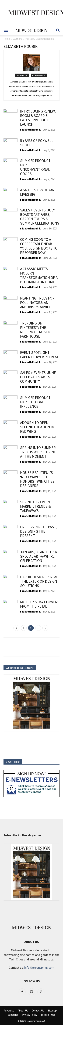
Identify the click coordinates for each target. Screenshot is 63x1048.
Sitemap (52, 1010)
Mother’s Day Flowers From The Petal (39, 604)
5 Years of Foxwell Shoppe (36, 142)
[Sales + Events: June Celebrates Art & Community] (11, 377)
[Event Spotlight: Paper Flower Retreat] (11, 357)
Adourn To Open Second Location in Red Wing (37, 427)
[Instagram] (31, 991)
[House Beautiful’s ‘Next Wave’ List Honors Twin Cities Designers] (11, 477)
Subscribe (13, 1014)
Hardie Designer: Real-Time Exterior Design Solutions (39, 581)
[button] (6, 30)
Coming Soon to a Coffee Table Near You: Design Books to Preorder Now (39, 246)
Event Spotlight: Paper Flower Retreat (39, 354)
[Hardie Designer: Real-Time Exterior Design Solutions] (11, 582)
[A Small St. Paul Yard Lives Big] (11, 195)
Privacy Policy (29, 1014)
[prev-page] (16, 628)
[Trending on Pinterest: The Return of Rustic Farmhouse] (11, 328)
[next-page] (45, 628)
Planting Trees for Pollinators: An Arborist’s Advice (37, 302)
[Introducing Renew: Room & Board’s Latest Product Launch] (11, 116)
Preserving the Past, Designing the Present (38, 531)
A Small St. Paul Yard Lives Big (38, 192)
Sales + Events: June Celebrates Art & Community (38, 377)
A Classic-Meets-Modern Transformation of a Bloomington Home (39, 275)
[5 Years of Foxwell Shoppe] (11, 145)
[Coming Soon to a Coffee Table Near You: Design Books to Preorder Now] (11, 244)
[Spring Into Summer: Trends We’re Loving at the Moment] (11, 452)
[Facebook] (22, 991)
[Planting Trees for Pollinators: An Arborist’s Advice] (11, 303)
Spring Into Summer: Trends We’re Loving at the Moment (38, 452)
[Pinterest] (40, 991)
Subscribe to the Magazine (20, 667)
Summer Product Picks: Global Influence (35, 402)
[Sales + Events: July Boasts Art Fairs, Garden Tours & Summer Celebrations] (11, 215)
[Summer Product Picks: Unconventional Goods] (11, 165)
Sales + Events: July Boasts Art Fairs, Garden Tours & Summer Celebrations (39, 217)
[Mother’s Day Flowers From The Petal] (11, 607)
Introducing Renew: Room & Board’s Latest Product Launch (38, 118)
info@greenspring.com (39, 968)
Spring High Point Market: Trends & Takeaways (36, 506)
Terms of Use (48, 1014)
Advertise (9, 1010)
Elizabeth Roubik (30, 129)
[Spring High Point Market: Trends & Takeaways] (11, 507)
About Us (23, 1010)
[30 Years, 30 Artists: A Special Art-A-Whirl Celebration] (11, 557)
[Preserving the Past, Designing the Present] (11, 532)
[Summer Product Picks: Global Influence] (11, 402)
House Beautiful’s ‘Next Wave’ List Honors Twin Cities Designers (37, 479)
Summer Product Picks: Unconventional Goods (35, 167)
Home (7, 38)
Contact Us (38, 1010)
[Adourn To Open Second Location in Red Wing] (11, 427)
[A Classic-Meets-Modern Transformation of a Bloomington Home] (11, 274)
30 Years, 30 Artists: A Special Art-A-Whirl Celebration (38, 556)
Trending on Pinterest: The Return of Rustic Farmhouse (35, 330)
